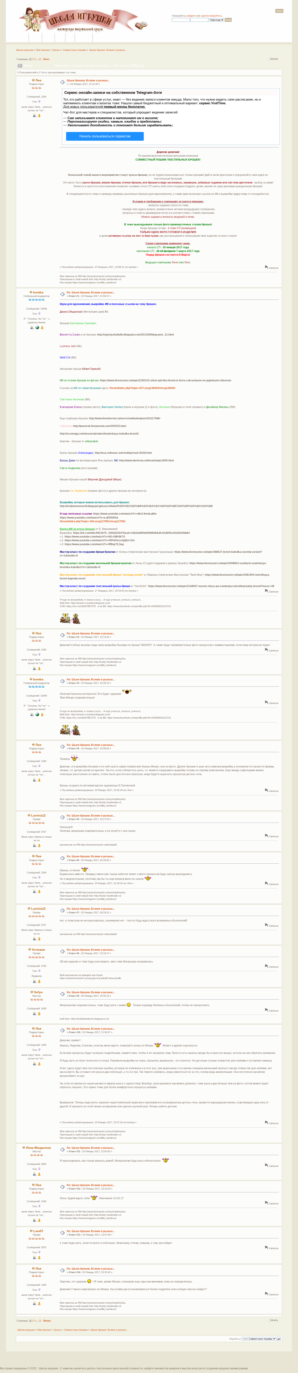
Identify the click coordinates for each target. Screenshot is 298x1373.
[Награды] (39, 116)
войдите (191, 15)
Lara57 (38, 1231)
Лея (38, 80)
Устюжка (38, 949)
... (37, 59)
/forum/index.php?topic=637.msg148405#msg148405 (142, 388)
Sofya (38, 992)
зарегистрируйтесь (211, 15)
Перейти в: (235, 1339)
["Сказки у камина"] (37, 328)
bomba (38, 292)
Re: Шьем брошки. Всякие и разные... (91, 292)
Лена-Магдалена (38, 1147)
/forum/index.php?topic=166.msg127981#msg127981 (93, 521)
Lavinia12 (38, 815)
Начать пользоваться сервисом (104, 136)
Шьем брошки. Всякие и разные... (88, 80)
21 (40, 59)
